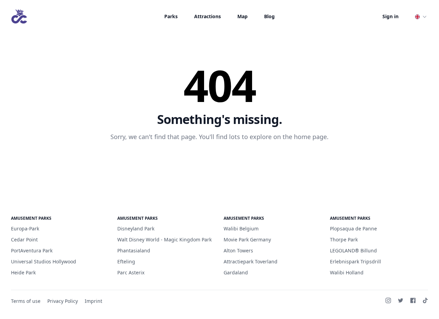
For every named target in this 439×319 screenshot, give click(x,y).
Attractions (207, 16)
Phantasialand (133, 250)
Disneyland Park (135, 228)
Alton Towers (238, 250)
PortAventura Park (31, 250)
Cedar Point (24, 239)
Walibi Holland (347, 272)
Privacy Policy (62, 301)
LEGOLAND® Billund (353, 250)
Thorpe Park (344, 239)
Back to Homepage (219, 159)
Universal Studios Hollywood (43, 261)
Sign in (390, 16)
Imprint (93, 301)
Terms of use (25, 301)
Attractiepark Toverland (250, 261)
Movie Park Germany (247, 239)
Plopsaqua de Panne (353, 228)
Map (242, 16)
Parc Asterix (130, 272)
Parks (171, 16)
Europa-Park (25, 228)
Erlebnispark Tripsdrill (355, 261)
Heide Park (23, 272)
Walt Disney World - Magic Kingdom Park (164, 239)
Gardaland (236, 272)
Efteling (126, 261)
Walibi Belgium (241, 228)
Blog (269, 16)
